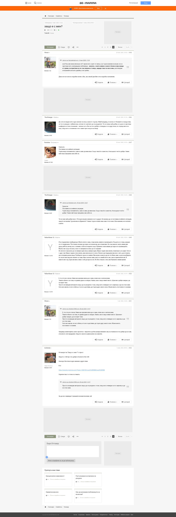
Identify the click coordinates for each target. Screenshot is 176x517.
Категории (51, 507)
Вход (145, 3)
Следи (63, 47)
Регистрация (133, 3)
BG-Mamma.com (55, 514)
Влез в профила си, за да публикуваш (61, 461)
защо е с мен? (53, 26)
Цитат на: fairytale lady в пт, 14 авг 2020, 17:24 (76, 60)
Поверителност (104, 514)
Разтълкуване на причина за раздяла (86, 477)
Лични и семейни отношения (57, 479)
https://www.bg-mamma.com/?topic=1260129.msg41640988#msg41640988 (82, 370)
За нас (75, 514)
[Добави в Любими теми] (68, 47)
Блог (132, 514)
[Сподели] (73, 47)
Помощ (111, 514)
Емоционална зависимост (55, 476)
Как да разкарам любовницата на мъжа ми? (88, 493)
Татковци (66, 507)
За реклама (81, 514)
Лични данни (95, 514)
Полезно (113, 82)
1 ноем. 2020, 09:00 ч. (88, 22)
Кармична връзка (52, 492)
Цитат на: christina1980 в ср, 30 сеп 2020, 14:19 (76, 309)
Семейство (59, 507)
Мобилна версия (125, 514)
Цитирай (127, 82)
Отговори (50, 47)
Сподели (100, 82)
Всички (120, 47)
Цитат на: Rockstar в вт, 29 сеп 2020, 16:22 (74, 203)
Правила (88, 514)
